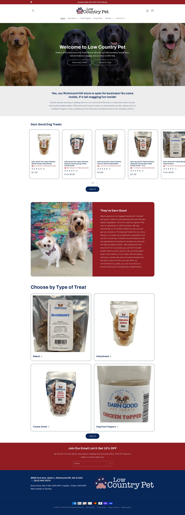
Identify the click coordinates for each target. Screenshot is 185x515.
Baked (36, 356)
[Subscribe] (110, 463)
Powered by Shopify (77, 507)
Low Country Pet (65, 507)
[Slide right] (97, 183)
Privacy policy (101, 507)
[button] (33, 10)
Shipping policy (126, 507)
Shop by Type (105, 62)
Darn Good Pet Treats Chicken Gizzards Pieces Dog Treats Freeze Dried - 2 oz (142, 164)
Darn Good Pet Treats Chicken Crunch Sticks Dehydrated (109, 162)
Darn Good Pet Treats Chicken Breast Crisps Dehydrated (43, 162)
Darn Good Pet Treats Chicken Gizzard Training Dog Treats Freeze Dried (76, 164)
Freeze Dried (40, 427)
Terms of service (113, 507)
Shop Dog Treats (79, 62)
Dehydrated (102, 356)
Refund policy (90, 507)
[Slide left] (87, 183)
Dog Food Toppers (106, 427)
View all (92, 189)
